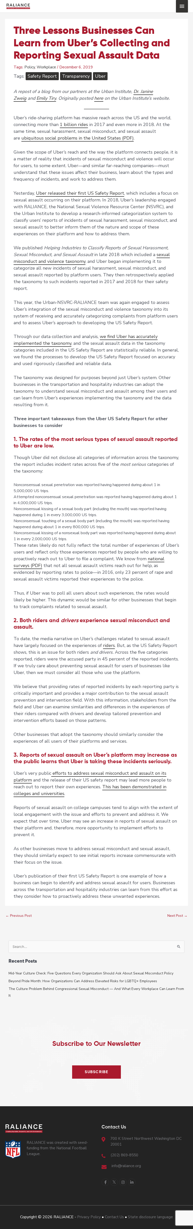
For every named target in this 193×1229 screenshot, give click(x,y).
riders (109, 645)
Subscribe (96, 1072)
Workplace (46, 67)
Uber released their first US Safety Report (80, 193)
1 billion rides (74, 125)
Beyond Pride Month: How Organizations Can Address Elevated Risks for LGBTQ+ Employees (83, 981)
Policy (29, 67)
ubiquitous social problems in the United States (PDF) (77, 138)
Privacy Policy (89, 1216)
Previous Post (19, 915)
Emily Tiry (46, 98)
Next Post (177, 915)
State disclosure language (150, 1216)
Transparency (76, 76)
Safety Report (42, 76)
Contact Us (114, 1216)
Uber (100, 76)
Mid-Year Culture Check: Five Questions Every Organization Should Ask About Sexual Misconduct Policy (91, 973)
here (98, 98)
